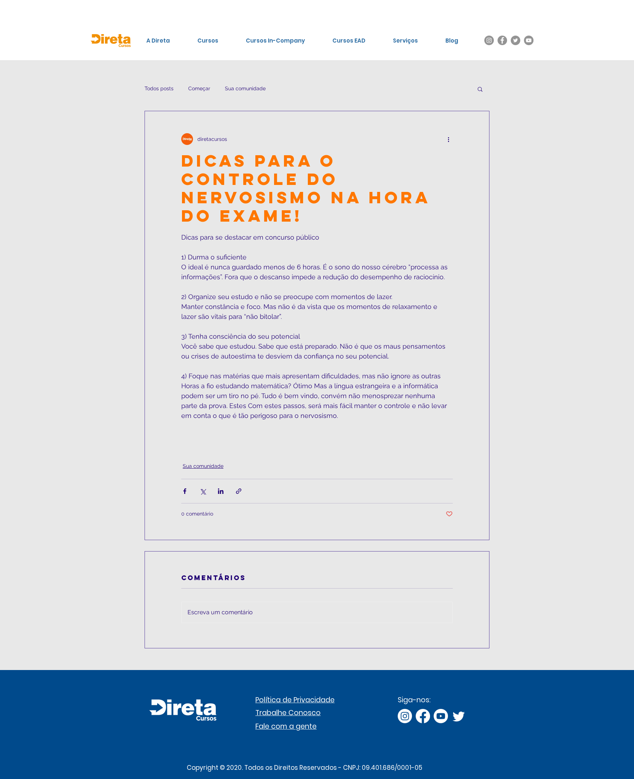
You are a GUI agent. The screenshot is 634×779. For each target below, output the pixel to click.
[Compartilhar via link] (238, 491)
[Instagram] (489, 40)
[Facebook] (502, 40)
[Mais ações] (448, 139)
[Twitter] (515, 40)
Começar (199, 88)
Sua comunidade (245, 88)
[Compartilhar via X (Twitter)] (202, 491)
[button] (480, 89)
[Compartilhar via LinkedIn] (220, 491)
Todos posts (159, 88)
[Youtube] (441, 716)
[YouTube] (528, 40)
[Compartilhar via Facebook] (184, 491)
